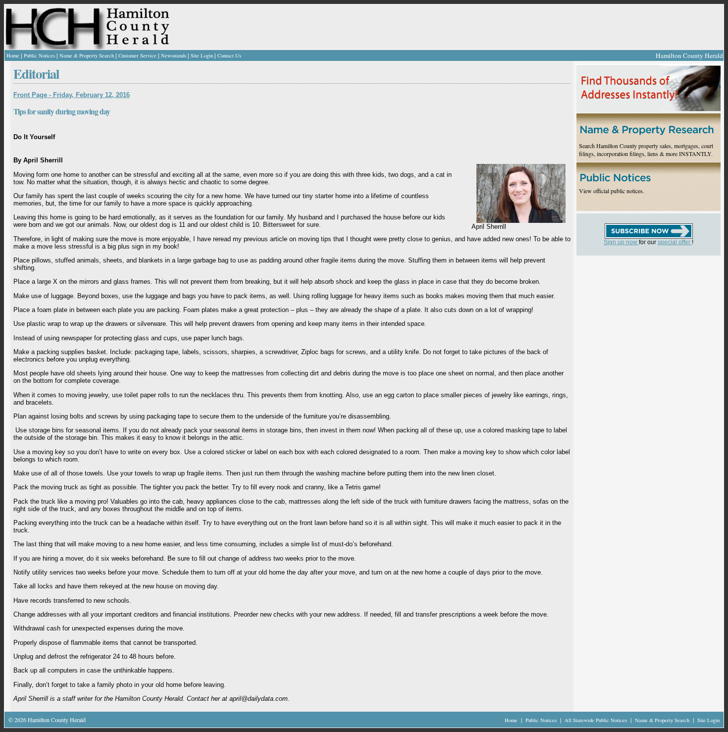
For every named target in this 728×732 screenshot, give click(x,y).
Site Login (202, 55)
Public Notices (39, 55)
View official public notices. (611, 191)
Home (12, 55)
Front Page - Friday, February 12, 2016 (71, 95)
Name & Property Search (86, 55)
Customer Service (137, 55)
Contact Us (229, 55)
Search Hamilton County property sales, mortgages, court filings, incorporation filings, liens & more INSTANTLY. (646, 149)
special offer (675, 242)
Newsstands (173, 55)
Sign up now (621, 242)
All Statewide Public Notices (596, 720)
